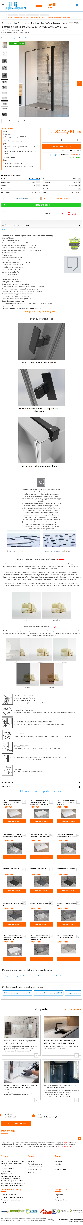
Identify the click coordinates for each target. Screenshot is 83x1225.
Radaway (12, 38)
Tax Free (31, 1172)
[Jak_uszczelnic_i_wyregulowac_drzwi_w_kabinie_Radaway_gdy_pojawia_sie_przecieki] (36, 1100)
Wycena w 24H (6, 1174)
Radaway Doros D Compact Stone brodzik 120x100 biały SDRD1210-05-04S (12, 937)
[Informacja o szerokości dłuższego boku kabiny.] (79, 179)
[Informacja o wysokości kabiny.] (79, 182)
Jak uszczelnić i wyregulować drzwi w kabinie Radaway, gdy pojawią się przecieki (20, 1087)
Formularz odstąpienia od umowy (12, 1197)
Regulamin (66, 1143)
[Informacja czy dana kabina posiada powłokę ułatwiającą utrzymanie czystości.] (79, 189)
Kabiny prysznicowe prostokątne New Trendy (19, 976)
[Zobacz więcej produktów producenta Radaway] (74, 22)
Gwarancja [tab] (7, 782)
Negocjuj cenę (42, 205)
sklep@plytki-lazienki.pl (47, 1117)
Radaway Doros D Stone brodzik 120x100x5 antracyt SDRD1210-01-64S (68, 903)
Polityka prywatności (35, 1169)
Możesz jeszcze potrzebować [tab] (15, 225)
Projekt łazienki (60, 1169)
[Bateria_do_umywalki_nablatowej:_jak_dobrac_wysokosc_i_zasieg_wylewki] (76, 1055)
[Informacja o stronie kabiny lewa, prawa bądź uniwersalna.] (38, 185)
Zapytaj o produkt (22, 198)
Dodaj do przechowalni (71, 150)
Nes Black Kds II (30, 38)
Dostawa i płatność (62, 198)
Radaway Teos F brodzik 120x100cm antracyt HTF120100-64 (41, 869)
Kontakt (58, 1164)
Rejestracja (59, 1197)
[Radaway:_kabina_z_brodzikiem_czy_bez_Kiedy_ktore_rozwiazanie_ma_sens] (76, 1100)
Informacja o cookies (64, 1219)
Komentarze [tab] (8, 787)
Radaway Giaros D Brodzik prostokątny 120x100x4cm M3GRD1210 (66, 802)
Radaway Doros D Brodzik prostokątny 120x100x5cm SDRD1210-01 (12, 802)
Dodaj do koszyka (61, 146)
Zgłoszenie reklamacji (8, 1195)
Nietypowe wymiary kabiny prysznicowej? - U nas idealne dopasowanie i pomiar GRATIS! (12, 1178)
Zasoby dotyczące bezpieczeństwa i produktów (19, 121)
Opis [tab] (4, 230)
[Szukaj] (39, 6)
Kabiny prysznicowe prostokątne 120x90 (48, 993)
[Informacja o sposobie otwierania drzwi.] (79, 185)
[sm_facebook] (4, 213)
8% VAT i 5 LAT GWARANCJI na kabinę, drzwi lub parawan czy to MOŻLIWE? (12, 1163)
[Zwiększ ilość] (77, 139)
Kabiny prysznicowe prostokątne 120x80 (17, 993)
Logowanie (59, 1195)
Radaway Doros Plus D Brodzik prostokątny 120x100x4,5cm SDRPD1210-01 (40, 836)
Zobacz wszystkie (74, 1009)
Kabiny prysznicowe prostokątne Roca (51, 976)
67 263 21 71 (10, 1117)
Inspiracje (58, 1161)
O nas (57, 1167)
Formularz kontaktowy (16, 1123)
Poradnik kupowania (35, 1164)
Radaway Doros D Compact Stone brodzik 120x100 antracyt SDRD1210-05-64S (41, 937)
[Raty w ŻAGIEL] (68, 213)
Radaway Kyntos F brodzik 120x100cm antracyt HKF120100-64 (13, 903)
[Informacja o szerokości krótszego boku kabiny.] (38, 182)
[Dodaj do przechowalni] (24, 802)
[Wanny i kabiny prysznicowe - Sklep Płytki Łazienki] (15, 5)
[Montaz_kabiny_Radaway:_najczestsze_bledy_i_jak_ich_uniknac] (36, 1055)
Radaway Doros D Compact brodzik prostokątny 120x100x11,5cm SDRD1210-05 (39, 802)
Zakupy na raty (6, 1171)
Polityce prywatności (64, 1146)
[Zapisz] (79, 1138)
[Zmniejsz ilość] (45, 139)
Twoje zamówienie (61, 1200)
